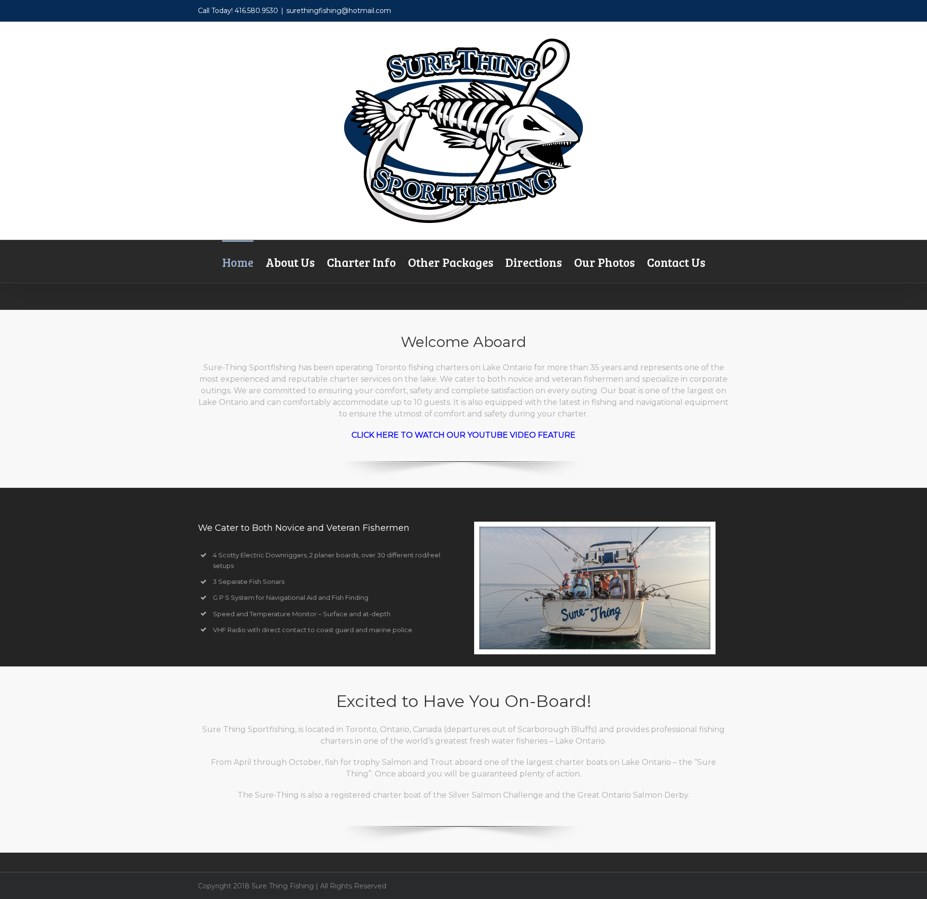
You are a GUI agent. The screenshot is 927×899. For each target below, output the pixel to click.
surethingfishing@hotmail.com (338, 10)
